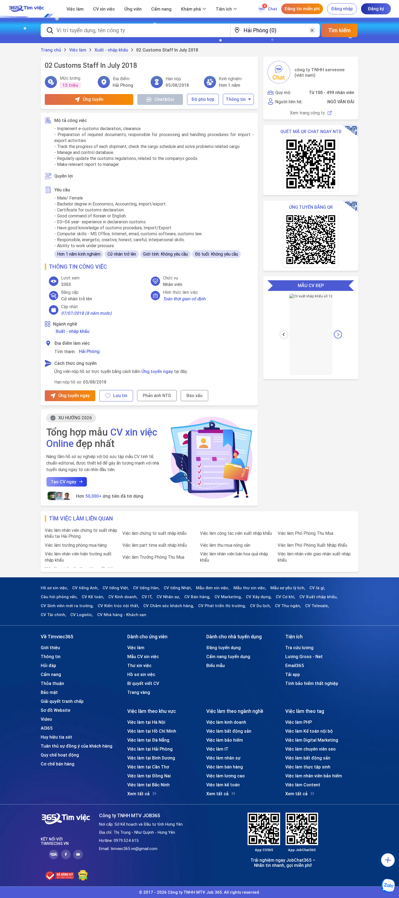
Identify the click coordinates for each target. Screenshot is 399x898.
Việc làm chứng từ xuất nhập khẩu (154, 533)
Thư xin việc (139, 665)
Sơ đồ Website (55, 710)
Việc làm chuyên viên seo (310, 748)
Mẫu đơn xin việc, (212, 587)
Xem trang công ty (307, 112)
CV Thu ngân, (288, 605)
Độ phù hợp (202, 99)
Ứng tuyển (93, 99)
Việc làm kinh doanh (226, 722)
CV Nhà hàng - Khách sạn (121, 614)
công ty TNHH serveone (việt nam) (319, 72)
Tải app (292, 674)
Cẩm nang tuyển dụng (228, 656)
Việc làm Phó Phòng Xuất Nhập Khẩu (312, 545)
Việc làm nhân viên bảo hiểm (313, 775)
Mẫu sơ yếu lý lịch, (287, 587)
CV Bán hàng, (197, 596)
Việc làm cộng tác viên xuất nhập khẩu (236, 533)
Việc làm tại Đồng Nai (149, 775)
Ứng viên (133, 9)
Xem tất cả (138, 793)
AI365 (47, 728)
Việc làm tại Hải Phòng (150, 748)
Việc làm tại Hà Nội (146, 722)
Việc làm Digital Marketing (311, 740)
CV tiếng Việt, (116, 587)
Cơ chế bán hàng (57, 763)
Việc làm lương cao (225, 775)
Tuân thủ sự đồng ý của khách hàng (76, 745)
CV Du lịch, (260, 605)
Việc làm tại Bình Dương (151, 757)
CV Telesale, (317, 605)
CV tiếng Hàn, (146, 587)
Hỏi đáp (48, 665)
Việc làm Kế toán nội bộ (309, 731)
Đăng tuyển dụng (223, 647)
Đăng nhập (342, 8)
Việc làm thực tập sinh (307, 766)
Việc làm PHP (298, 722)
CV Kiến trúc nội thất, (118, 605)
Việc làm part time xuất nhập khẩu (154, 545)
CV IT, (147, 596)
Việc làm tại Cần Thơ (148, 766)
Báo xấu (194, 395)
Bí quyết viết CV (143, 683)
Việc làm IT (217, 748)
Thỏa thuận (52, 683)
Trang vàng (138, 692)
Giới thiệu (50, 647)
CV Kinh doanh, (123, 596)
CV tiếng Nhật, (178, 587)
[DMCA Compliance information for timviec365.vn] (83, 875)
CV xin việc (104, 9)
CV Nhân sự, (168, 596)
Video (46, 719)
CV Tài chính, (53, 614)
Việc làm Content (302, 784)
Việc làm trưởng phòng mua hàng (76, 545)
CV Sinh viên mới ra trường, (67, 605)
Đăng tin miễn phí (302, 8)
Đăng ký (376, 8)
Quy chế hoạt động (60, 754)
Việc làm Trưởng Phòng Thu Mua (153, 557)
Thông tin (236, 99)
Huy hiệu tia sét (56, 737)
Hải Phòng (89, 351)
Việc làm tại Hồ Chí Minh (151, 731)
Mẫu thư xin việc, (249, 587)
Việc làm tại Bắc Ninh (148, 784)
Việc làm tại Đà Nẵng (148, 740)
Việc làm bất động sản (228, 731)
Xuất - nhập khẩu (72, 331)
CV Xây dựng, (259, 596)
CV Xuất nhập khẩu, (318, 596)
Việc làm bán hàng (224, 766)
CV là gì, (317, 587)
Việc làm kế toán (223, 784)
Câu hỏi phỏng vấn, (59, 596)
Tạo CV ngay (63, 481)
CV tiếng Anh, (85, 587)
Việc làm (75, 9)
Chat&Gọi (164, 99)
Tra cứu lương (299, 647)
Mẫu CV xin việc (143, 656)
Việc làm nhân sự (223, 757)
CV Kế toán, (93, 596)
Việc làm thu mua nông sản (225, 545)
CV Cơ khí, (285, 596)
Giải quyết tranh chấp (62, 701)
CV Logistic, (81, 614)
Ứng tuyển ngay (157, 371)
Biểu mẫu (215, 665)
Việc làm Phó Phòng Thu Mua (305, 533)
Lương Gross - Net (304, 656)
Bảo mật (49, 692)
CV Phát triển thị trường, (222, 605)
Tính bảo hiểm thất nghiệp (311, 683)
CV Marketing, (228, 596)
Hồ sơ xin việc (141, 674)
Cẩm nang (161, 9)
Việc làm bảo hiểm (224, 740)
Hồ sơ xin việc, (54, 587)
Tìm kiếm (339, 30)
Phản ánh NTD (157, 395)
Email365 (294, 665)
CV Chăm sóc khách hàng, (168, 605)
